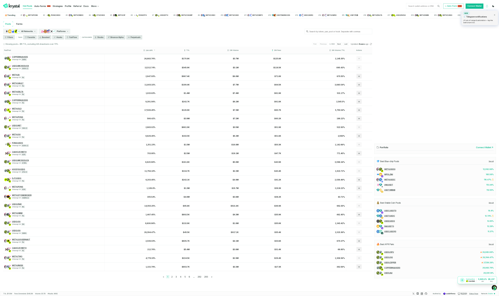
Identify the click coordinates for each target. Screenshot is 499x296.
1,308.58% (340, 258)
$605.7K (186, 241)
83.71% (341, 197)
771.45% (341, 153)
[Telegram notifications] (487, 6)
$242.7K (186, 101)
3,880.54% (340, 85)
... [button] (194, 276)
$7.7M (236, 85)
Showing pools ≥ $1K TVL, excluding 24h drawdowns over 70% (31, 44)
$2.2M (236, 171)
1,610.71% (340, 171)
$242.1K (186, 180)
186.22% (341, 118)
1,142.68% (340, 145)
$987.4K (186, 76)
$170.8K (186, 58)
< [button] (163, 276)
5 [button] (185, 276)
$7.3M (236, 110)
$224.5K (186, 258)
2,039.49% (340, 180)
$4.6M (187, 197)
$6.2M (236, 101)
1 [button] (167, 276)
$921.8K (234, 206)
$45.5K (186, 232)
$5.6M (236, 162)
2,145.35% (340, 58)
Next (339, 44)
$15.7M (235, 188)
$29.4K (277, 258)
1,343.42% (340, 223)
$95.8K (186, 206)
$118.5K (277, 67)
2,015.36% (340, 232)
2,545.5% (340, 101)
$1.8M (236, 223)
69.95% (341, 249)
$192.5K (186, 136)
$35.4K (277, 232)
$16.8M (234, 145)
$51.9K (277, 127)
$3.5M (236, 127)
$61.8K (277, 101)
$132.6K (186, 223)
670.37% (341, 241)
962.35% (341, 206)
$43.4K (277, 171)
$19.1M (235, 153)
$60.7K (277, 110)
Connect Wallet (474, 6)
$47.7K (277, 153)
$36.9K (277, 206)
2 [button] (172, 276)
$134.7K (186, 171)
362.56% (341, 267)
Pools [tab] (8, 24)
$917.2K (234, 232)
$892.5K (186, 214)
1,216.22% (340, 188)
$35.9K (277, 214)
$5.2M (236, 136)
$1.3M (187, 188)
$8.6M (236, 76)
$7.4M (236, 93)
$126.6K (186, 110)
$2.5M (187, 153)
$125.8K (277, 58)
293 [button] (206, 276)
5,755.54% (340, 110)
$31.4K (277, 249)
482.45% (341, 214)
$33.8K (277, 241)
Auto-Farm (454, 6)
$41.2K (277, 180)
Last (345, 44)
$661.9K (186, 127)
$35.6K (277, 223)
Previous (323, 44)
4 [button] (180, 276)
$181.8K (186, 162)
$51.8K (277, 136)
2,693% (341, 136)
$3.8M (236, 197)
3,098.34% (340, 162)
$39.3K (277, 188)
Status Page (473, 294)
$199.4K (186, 85)
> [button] (211, 276)
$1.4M (187, 93)
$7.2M (236, 118)
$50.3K (277, 145)
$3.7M (236, 58)
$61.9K (277, 93)
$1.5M (187, 145)
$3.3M (236, 267)
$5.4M (187, 249)
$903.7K (186, 267)
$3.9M (187, 118)
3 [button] (176, 276)
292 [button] (199, 276)
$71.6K (277, 76)
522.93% (341, 127)
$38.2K (277, 197)
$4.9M (236, 180)
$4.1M (236, 241)
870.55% (341, 76)
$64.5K (277, 85)
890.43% (340, 67)
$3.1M (236, 67)
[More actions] (359, 76)
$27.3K (278, 267)
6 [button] (189, 276)
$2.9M (236, 258)
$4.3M (236, 214)
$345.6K (186, 67)
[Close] (494, 15)
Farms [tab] (19, 24)
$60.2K (277, 118)
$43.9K (277, 162)
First (315, 44)
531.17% (341, 93)
